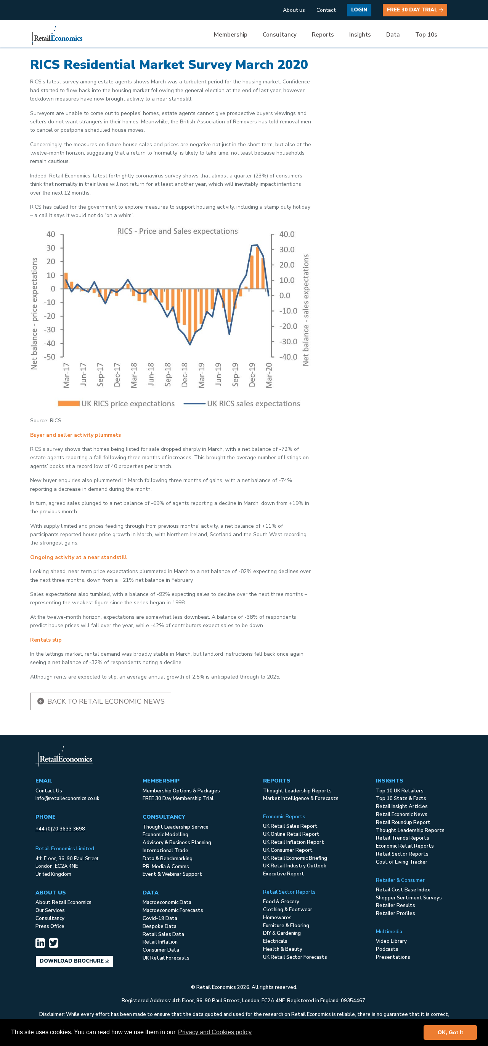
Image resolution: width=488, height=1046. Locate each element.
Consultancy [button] (280, 34)
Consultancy (49, 918)
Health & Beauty (282, 949)
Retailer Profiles (395, 913)
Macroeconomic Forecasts (173, 910)
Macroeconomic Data (167, 902)
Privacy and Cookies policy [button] (215, 1032)
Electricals (275, 941)
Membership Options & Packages (181, 790)
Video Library (391, 941)
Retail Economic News (401, 814)
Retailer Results (395, 905)
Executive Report (283, 873)
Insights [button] (360, 34)
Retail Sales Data (163, 934)
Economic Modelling (165, 834)
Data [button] (393, 34)
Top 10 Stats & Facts (401, 798)
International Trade (165, 850)
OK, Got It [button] (450, 1032)
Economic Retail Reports (405, 846)
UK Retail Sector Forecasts (295, 957)
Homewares (277, 917)
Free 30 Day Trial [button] (413, 9)
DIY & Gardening (282, 933)
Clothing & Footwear (287, 909)
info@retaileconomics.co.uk (67, 798)
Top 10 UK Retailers (400, 790)
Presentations (393, 957)
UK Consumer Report (288, 850)
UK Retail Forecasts (166, 958)
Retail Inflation (160, 942)
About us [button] (294, 10)
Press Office (49, 926)
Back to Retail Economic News (105, 701)
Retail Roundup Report (403, 822)
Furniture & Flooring (286, 925)
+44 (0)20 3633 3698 (60, 829)
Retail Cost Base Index (403, 889)
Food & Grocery (281, 901)
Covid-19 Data (160, 918)
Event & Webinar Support (172, 874)
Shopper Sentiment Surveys (409, 897)
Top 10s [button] (426, 34)
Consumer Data (161, 950)
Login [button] (359, 9)
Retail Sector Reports (402, 854)
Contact (326, 10)
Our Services (50, 910)
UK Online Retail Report (291, 834)
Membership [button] (230, 34)
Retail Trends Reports (402, 838)
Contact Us (48, 790)
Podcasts (387, 949)
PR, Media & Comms (166, 866)
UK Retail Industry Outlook (294, 865)
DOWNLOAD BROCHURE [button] (72, 961)
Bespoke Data (160, 926)
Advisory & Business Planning (177, 842)
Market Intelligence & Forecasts (301, 798)
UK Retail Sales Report (290, 826)
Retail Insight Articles (402, 806)
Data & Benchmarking (168, 858)
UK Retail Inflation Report (293, 842)
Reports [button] (323, 34)
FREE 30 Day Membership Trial (178, 798)
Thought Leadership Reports (297, 790)
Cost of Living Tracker (401, 862)
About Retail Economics (63, 902)
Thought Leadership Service (176, 827)
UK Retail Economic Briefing (295, 858)
